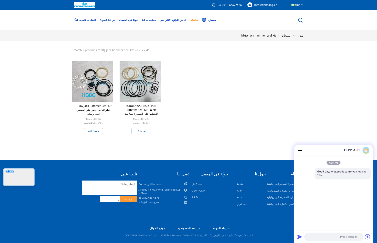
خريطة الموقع (221, 228)
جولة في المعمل (128, 20)
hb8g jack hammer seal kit (258, 35)
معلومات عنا (149, 20)
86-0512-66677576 (230, 5)
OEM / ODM (198, 190)
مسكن (212, 20)
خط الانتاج (196, 184)
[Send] (299, 236)
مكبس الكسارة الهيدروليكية (281, 204)
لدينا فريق (242, 204)
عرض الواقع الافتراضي (173, 20)
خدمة (239, 197)
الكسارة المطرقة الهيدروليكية (282, 197)
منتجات (194, 20)
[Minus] (299, 150)
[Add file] (367, 236)
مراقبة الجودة (107, 20)
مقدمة (240, 184)
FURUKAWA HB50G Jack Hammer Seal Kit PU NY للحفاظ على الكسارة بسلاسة (141, 110)
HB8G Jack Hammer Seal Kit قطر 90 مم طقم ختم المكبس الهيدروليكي (94, 110)
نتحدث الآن (80, 20)
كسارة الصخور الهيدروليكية (281, 184)
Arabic (299, 5)
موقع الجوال (157, 228)
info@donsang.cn (265, 5)
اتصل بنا (91, 20)
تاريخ (239, 190)
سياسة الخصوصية (189, 228)
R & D (194, 197)
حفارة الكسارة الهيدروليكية (281, 190)
